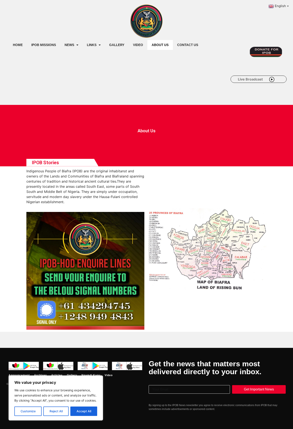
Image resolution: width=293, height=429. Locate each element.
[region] (56, 397)
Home (18, 45)
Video (138, 45)
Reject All (56, 411)
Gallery (116, 45)
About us (160, 45)
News (69, 45)
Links (92, 45)
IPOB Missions (43, 45)
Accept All (84, 411)
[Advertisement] (87, 85)
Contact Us (187, 45)
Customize (28, 411)
